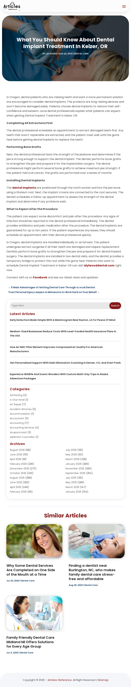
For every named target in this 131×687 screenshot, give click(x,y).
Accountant (17, 418)
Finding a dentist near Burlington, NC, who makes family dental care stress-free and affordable (92, 572)
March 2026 (72, 459)
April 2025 (15, 487)
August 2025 (17, 477)
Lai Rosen (51, 53)
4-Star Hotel (17, 399)
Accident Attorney (21, 409)
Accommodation (20, 413)
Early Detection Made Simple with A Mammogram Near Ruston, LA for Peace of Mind (62, 320)
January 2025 (73, 491)
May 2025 (71, 482)
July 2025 (71, 477)
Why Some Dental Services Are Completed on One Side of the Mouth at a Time (30, 570)
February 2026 (18, 464)
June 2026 (16, 454)
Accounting (17, 423)
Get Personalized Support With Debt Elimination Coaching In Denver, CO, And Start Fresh (65, 362)
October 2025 (18, 473)
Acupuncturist (18, 432)
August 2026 (17, 450)
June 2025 (16, 482)
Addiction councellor (22, 437)
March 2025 (72, 487)
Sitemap (103, 680)
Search (115, 305)
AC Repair (15, 404)
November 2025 (75, 468)
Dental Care (81, 53)
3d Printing (16, 395)
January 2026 (74, 464)
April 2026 (15, 459)
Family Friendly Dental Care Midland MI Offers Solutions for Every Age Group (30, 642)
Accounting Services (22, 427)
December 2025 (19, 468)
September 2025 (75, 473)
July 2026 (71, 450)
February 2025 (18, 491)
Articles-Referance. (60, 680)
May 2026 (71, 454)
